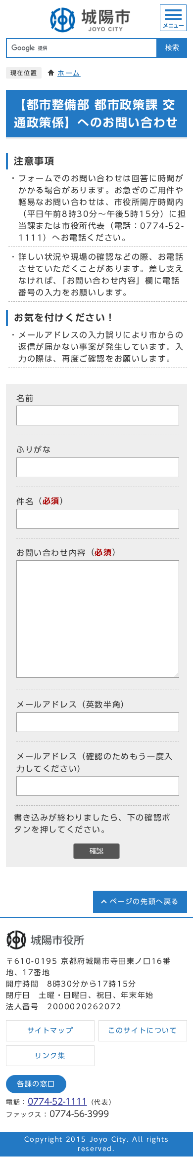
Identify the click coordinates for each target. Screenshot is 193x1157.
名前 (25, 398)
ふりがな (33, 450)
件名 (25, 501)
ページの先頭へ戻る (144, 901)
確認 (96, 851)
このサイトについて (142, 1030)
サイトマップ (50, 1030)
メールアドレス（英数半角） (73, 705)
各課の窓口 (36, 1083)
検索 (172, 47)
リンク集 (50, 1055)
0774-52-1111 (57, 1101)
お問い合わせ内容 (51, 553)
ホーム (69, 73)
